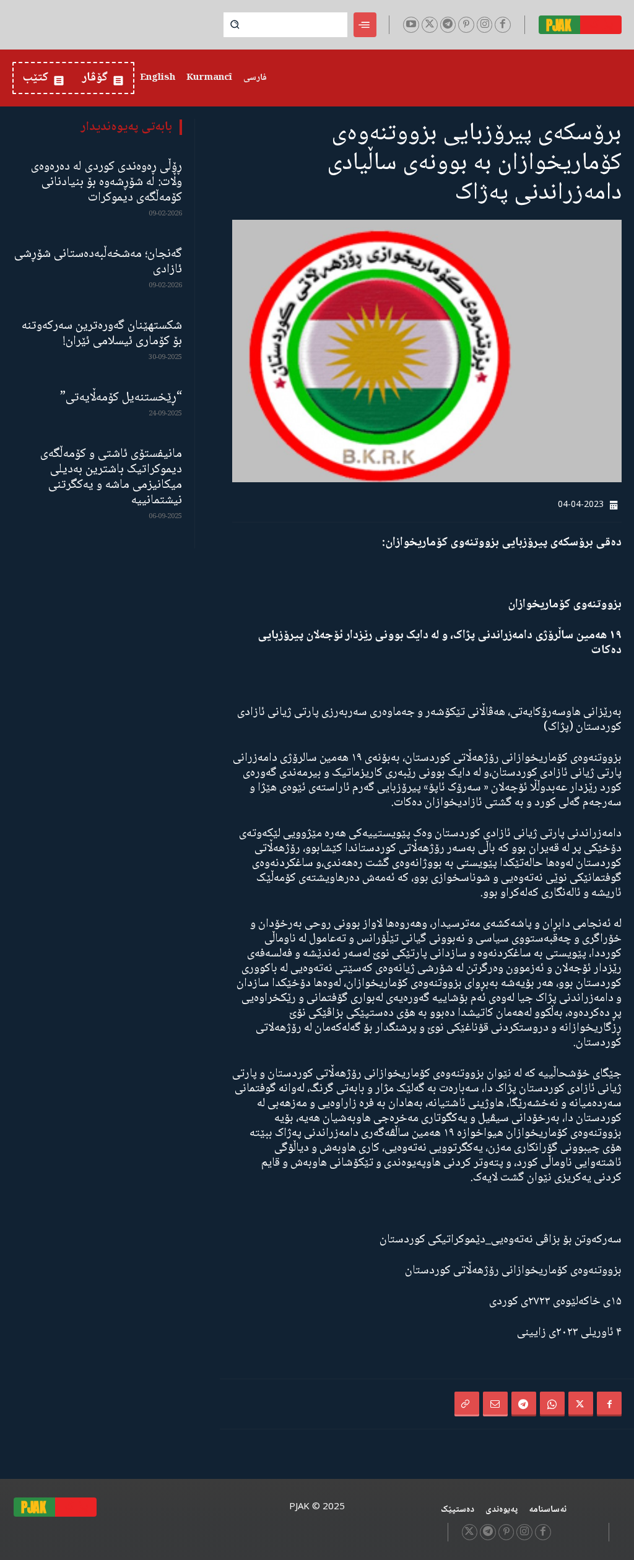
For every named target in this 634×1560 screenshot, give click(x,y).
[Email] (495, 1404)
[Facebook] (503, 25)
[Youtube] (411, 25)
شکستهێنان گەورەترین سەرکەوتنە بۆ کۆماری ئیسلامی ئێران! (102, 333)
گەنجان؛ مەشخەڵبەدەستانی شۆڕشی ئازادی (98, 261)
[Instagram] (485, 25)
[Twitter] (430, 25)
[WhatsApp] (552, 1404)
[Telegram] (448, 25)
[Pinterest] (466, 25)
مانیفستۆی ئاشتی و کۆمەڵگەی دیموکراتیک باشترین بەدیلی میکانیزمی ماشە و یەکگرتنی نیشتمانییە (111, 477)
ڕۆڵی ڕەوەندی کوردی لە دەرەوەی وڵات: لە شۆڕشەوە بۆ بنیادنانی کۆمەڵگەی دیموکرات (106, 182)
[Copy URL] (466, 1404)
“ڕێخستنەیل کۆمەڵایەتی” (121, 398)
